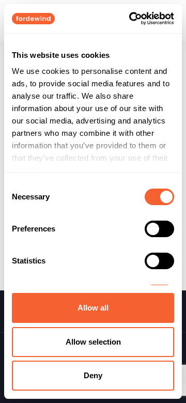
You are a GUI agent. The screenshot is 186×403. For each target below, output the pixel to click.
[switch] (159, 229)
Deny (93, 375)
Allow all (93, 307)
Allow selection (93, 341)
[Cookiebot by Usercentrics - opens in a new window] (131, 18)
